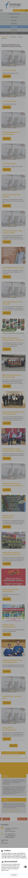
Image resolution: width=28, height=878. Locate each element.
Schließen (14, 875)
